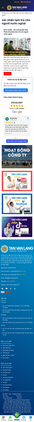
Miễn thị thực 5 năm (8, 355)
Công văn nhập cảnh (8, 345)
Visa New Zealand (8, 377)
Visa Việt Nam (7, 348)
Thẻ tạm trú (6, 353)
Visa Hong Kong (7, 385)
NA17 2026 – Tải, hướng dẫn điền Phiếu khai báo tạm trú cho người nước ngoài (16, 32)
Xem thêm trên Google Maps (17, 141)
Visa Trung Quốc (7, 367)
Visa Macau (6, 387)
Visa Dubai (6, 390)
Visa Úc (5, 375)
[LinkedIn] (14, 288)
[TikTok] (10, 288)
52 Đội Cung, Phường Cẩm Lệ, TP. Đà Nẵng (20, 322)
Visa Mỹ (5, 382)
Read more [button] (8, 133)
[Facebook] (2, 288)
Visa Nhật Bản (7, 380)
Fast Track (6, 357)
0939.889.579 (15, 271)
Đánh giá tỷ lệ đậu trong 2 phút (15, 90)
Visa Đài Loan (6, 372)
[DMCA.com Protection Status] (6, 292)
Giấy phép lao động (8, 350)
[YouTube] (6, 288)
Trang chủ (5, 13)
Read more (7, 73)
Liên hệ (16, 2)
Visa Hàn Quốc (7, 370)
